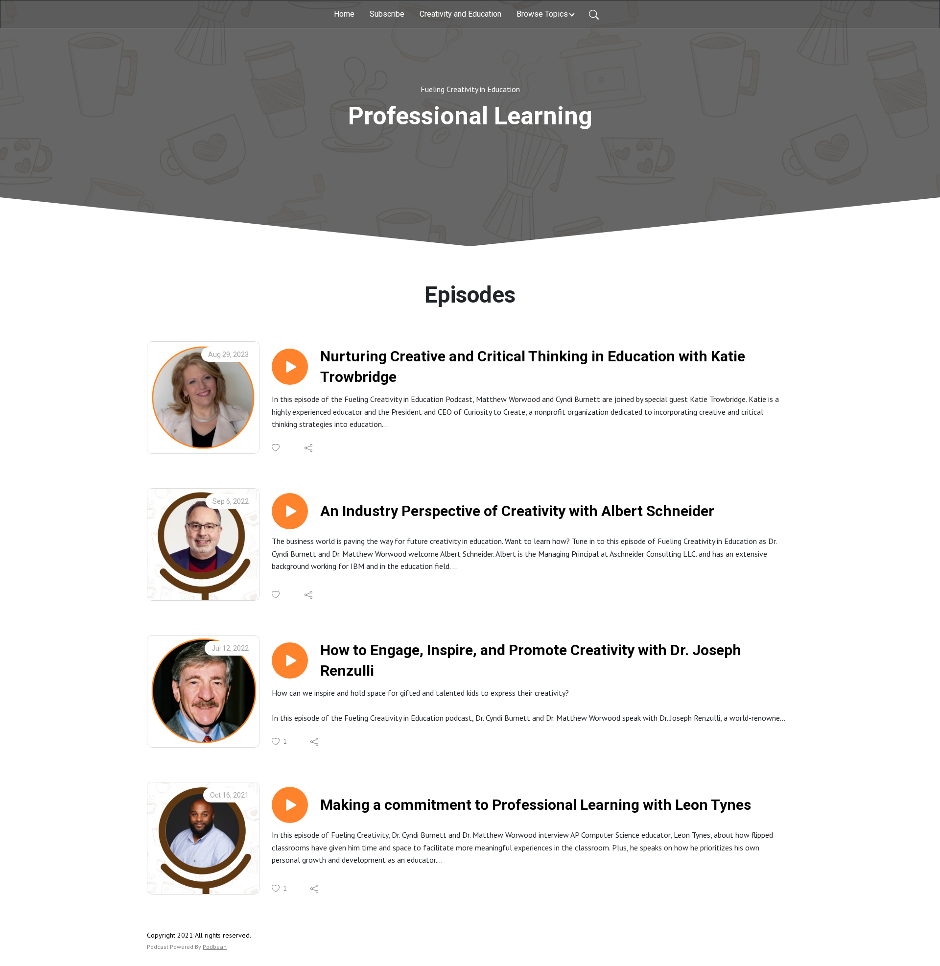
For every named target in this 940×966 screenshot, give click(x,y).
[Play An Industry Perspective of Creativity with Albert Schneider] (290, 511)
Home (344, 14)
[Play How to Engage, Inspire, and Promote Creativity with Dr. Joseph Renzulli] (290, 660)
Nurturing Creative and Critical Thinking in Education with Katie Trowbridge (532, 366)
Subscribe (387, 14)
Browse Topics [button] (542, 14)
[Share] (309, 448)
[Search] (594, 14)
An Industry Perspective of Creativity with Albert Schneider (517, 510)
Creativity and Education (460, 14)
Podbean (215, 946)
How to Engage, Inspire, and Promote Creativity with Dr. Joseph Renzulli (530, 660)
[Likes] (276, 448)
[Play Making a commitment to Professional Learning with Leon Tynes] (290, 805)
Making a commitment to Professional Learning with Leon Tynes (535, 804)
